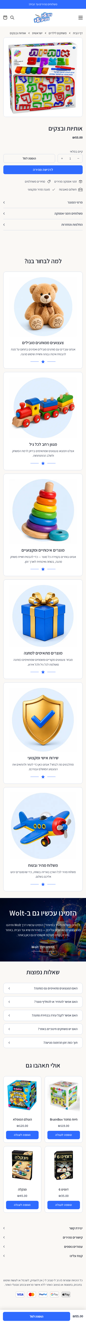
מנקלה (22, 1189)
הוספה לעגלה (63, 1135)
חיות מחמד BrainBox (63, 1119)
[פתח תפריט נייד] (80, 17)
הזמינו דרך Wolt (43, 947)
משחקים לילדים (58, 33)
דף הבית (78, 33)
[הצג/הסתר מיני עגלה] (5, 17)
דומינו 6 (64, 1189)
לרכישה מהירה (43, 169)
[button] (77, 42)
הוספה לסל (36, 1316)
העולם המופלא (22, 1119)
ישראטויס (37, 33)
